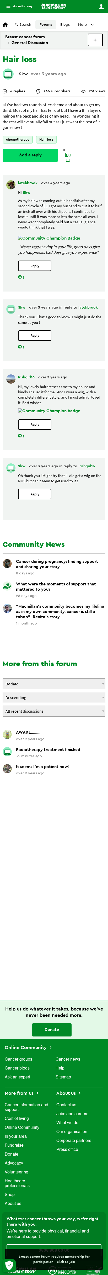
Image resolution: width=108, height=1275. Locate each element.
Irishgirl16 (27, 377)
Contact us (66, 1105)
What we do (67, 1123)
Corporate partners (73, 1141)
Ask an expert (17, 1077)
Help (60, 1068)
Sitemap (63, 1077)
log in (68, 157)
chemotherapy (17, 139)
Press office (67, 1150)
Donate (52, 1030)
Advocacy (14, 1163)
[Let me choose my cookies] (9, 1265)
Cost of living (17, 1119)
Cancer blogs (17, 1068)
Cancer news (68, 1059)
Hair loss (46, 139)
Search (25, 25)
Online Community (26, 1047)
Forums (46, 25)
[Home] (53, 6)
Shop (10, 1195)
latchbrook (28, 183)
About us (13, 1204)
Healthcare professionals (17, 1183)
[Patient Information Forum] (94, 1270)
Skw (23, 74)
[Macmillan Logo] (22, 1270)
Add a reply (30, 155)
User (101, 6)
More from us (20, 1093)
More (17, 6)
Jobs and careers (72, 1114)
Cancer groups (18, 1059)
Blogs (65, 25)
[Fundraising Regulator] (62, 1270)
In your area (16, 1137)
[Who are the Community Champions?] (49, 411)
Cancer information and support (26, 1107)
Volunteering (16, 1172)
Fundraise (14, 1146)
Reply (34, 266)
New (95, 40)
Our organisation (71, 1132)
